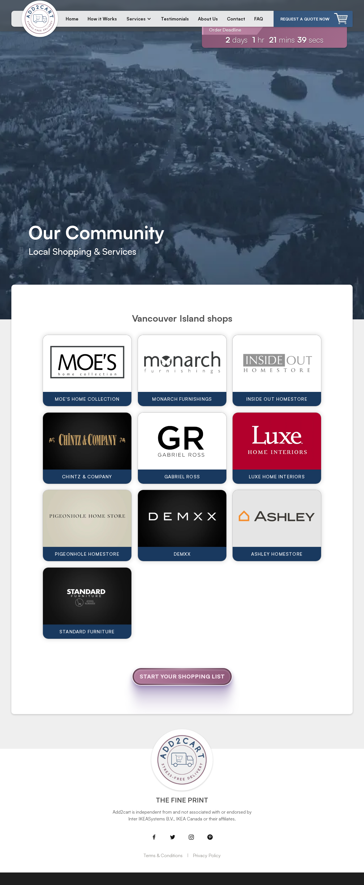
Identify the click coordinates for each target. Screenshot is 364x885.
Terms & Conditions (163, 855)
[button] (139, 19)
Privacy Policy (207, 855)
